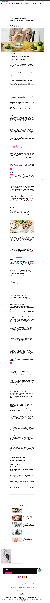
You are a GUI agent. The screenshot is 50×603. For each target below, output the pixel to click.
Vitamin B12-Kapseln (15, 145)
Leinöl (15, 335)
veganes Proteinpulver (19, 257)
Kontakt (5, 583)
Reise (33, 3)
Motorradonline (37, 599)
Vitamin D (11, 174)
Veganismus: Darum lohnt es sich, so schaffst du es (20, 169)
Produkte (26, 0)
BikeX (12, 599)
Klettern (25, 599)
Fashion (30, 3)
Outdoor (41, 599)
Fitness (6, 3)
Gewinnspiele (17, 580)
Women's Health (26, 600)
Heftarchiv (26, 590)
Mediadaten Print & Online (20, 590)
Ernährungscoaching (19, 587)
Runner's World (21, 600)
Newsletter (21, 580)
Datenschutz (11, 583)
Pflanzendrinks (18, 165)
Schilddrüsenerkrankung (19, 375)
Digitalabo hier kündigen (37, 583)
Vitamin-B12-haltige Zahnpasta (16, 147)
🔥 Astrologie (13, 3)
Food (9, 3)
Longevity (24, 3)
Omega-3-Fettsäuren (13, 311)
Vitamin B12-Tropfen (15, 146)
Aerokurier (3, 599)
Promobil (17, 600)
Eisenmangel (31, 263)
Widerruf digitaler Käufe (22, 584)
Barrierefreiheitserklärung (30, 583)
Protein (24, 215)
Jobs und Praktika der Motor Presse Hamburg (28, 587)
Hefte (24, 0)
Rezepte (24, 580)
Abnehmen (17, 3)
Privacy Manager (16, 583)
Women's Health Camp (13, 587)
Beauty (27, 3)
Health (21, 3)
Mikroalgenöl (27, 325)
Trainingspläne (2, 3)
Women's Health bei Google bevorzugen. (24, 77)
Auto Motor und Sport (8, 599)
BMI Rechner (27, 580)
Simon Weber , (12, 25)
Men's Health (32, 599)
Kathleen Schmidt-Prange (17, 25)
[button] (22, 40)
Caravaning (15, 599)
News (40, 3)
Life (35, 3)
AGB (19, 583)
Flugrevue (22, 599)
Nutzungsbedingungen (23, 583)
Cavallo (19, 599)
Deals (37, 3)
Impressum (7, 583)
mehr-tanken (28, 599)
